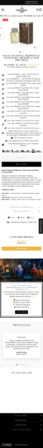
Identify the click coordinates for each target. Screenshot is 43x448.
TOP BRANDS (21, 420)
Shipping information (21, 207)
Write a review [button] (21, 248)
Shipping (18, 67)
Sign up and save (21, 429)
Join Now (21, 312)
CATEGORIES (21, 425)
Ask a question (22, 211)
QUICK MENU (21, 415)
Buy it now (21, 164)
